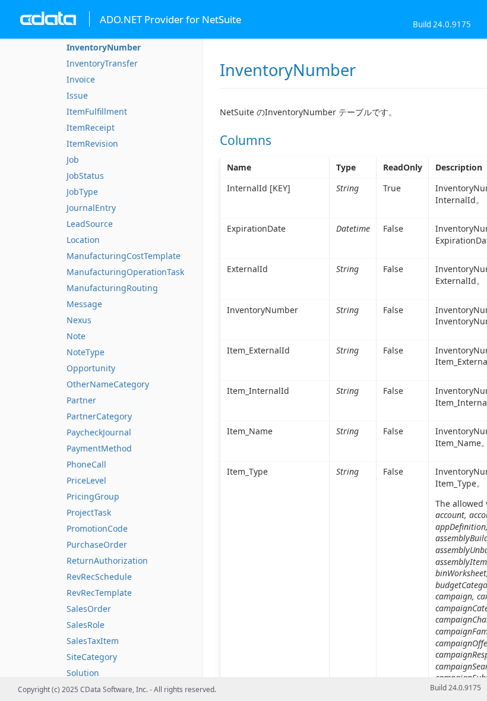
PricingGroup (93, 496)
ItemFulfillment (97, 111)
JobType (82, 191)
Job (73, 159)
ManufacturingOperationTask (125, 271)
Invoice (81, 79)
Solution (83, 672)
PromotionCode (97, 528)
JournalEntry (91, 207)
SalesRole (86, 624)
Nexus (79, 320)
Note (76, 336)
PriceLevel (86, 480)
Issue (77, 95)
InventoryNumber (104, 47)
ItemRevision (92, 143)
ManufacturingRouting (112, 287)
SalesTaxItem (93, 640)
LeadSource (90, 223)
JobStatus (85, 175)
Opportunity (91, 368)
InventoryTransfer (102, 63)
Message (84, 304)
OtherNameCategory (108, 384)
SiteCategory (92, 656)
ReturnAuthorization (107, 560)
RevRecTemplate (99, 592)
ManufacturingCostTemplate (124, 255)
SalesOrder (89, 608)
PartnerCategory (99, 416)
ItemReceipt (91, 127)
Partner (81, 400)
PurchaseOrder (97, 544)
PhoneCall (86, 464)
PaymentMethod (99, 448)
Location (83, 239)
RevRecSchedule (99, 576)
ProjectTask (89, 512)
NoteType (86, 352)
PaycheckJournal (99, 432)
